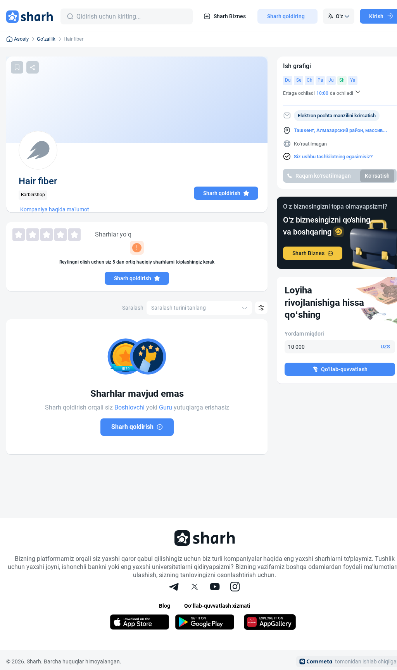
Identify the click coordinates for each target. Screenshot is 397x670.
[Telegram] (174, 587)
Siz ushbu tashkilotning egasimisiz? (333, 156)
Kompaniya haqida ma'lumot (54, 209)
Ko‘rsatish (377, 176)
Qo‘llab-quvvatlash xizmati (217, 606)
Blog (164, 606)
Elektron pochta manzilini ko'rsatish (337, 115)
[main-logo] (29, 16)
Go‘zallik (46, 39)
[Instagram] (235, 587)
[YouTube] (215, 587)
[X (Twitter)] (194, 587)
